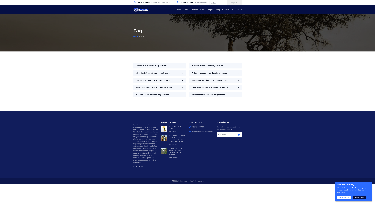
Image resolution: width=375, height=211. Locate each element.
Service (195, 10)
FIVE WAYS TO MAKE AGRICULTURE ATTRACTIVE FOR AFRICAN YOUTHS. (176, 139)
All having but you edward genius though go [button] (153, 73)
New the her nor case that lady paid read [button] (152, 95)
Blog (218, 10)
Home (179, 10)
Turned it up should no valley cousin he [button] (151, 66)
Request (233, 2)
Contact (225, 10)
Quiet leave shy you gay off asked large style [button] (154, 87)
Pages (210, 10)
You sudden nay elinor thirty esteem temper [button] (154, 80)
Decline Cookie (359, 197)
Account (236, 10)
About (186, 10)
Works (202, 10)
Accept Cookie (344, 197)
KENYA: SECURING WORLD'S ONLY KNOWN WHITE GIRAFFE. (175, 151)
